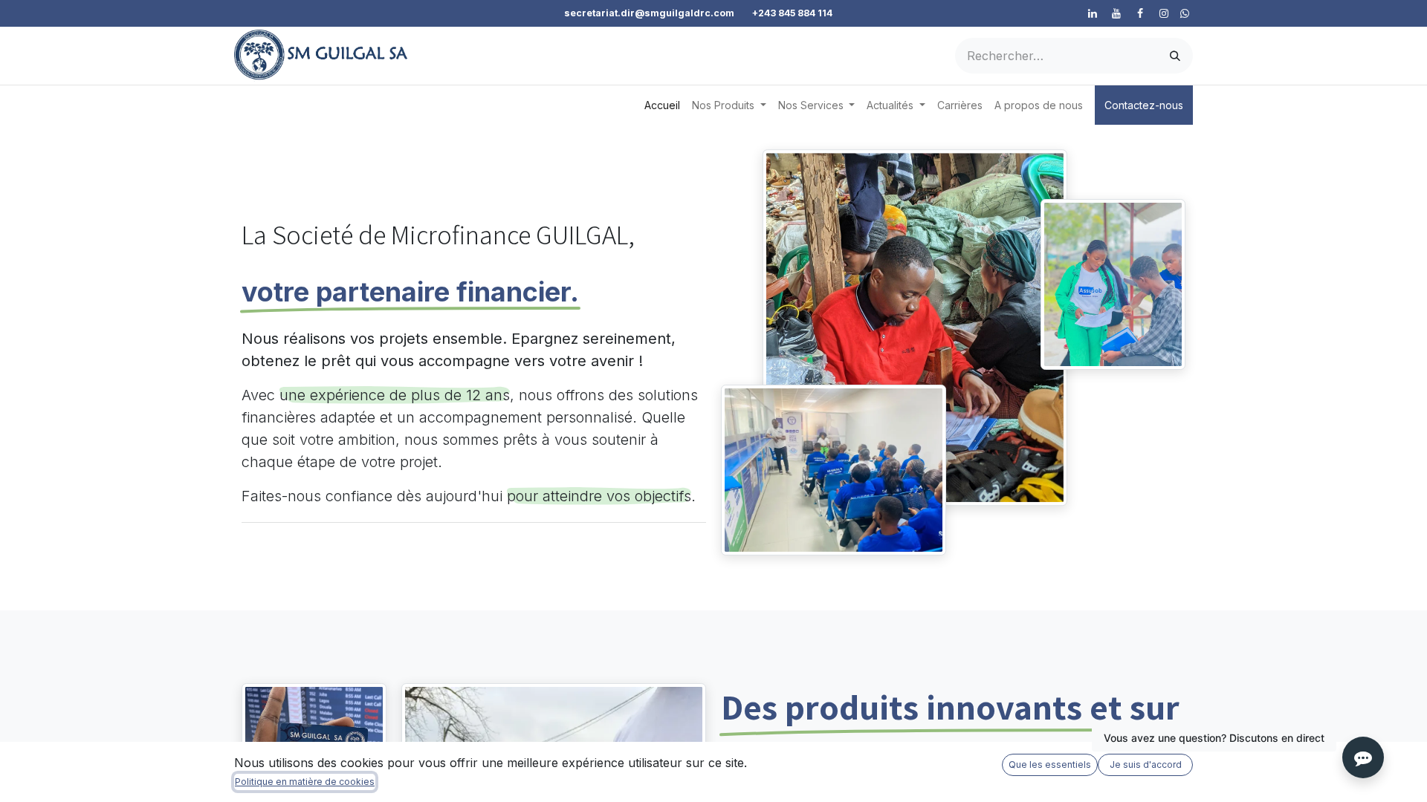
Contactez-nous (1143, 105)
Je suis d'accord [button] (1146, 764)
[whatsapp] (1184, 13)
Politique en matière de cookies (305, 781)
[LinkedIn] (1092, 13)
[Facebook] (1140, 13)
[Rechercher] (1175, 56)
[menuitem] (662, 105)
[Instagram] (1163, 13)
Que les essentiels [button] (1050, 764)
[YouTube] (1116, 13)
